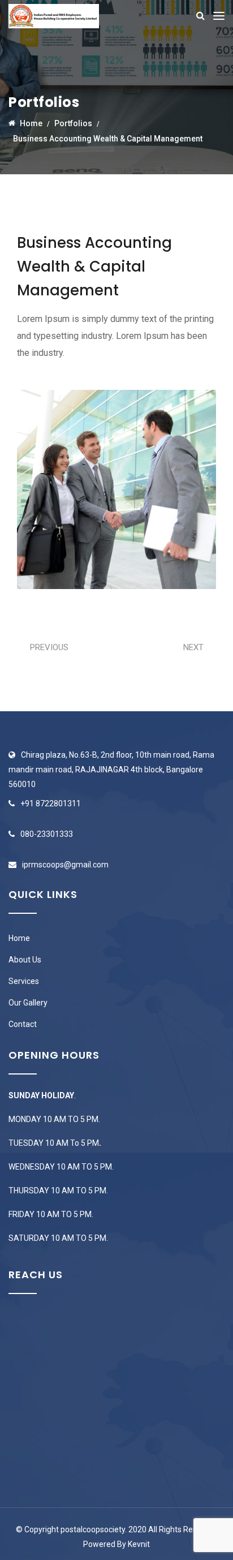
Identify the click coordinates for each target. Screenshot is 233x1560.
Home (19, 938)
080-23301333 (46, 834)
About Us (24, 959)
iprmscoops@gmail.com (65, 864)
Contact (22, 1024)
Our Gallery (28, 1002)
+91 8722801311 (50, 803)
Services (23, 981)
